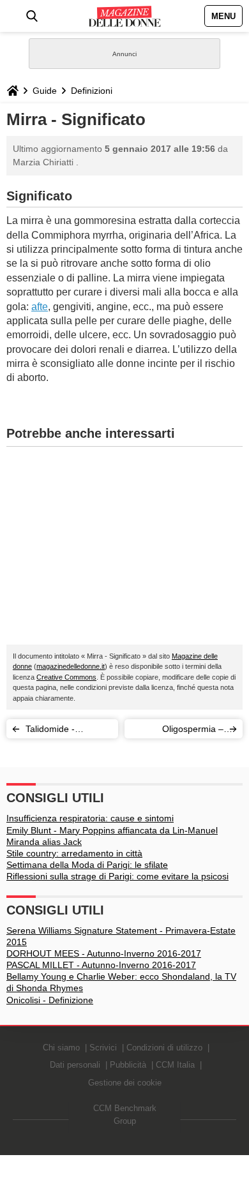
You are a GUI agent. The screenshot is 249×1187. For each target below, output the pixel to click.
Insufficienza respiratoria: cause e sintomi (90, 818)
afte (39, 306)
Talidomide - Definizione (50, 731)
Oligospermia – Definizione (192, 731)
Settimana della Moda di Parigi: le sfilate (87, 865)
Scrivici (103, 1047)
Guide (45, 91)
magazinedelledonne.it (70, 666)
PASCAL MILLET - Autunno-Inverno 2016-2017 (101, 965)
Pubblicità (128, 1065)
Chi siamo (61, 1047)
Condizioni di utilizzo (164, 1047)
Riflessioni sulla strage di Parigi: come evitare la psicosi (117, 876)
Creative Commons (66, 677)
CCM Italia (175, 1065)
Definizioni (91, 91)
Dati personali (75, 1065)
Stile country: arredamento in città (74, 853)
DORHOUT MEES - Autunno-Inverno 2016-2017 (103, 953)
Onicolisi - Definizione (49, 1000)
